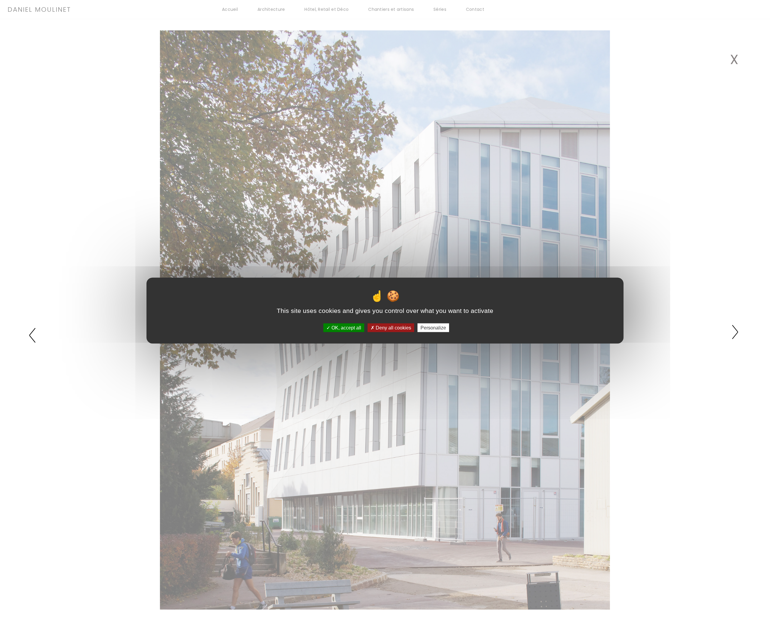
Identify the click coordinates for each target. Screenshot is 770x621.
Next (736, 334)
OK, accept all (345, 327)
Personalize (433, 327)
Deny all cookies (392, 327)
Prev (34, 334)
